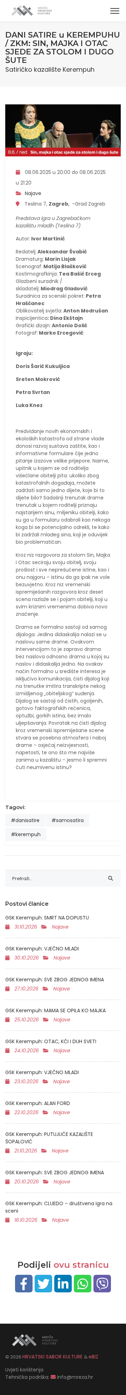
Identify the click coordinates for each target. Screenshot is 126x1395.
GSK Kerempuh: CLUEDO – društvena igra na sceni (58, 1207)
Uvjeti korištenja (24, 1369)
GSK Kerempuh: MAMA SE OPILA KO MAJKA (55, 1010)
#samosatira (67, 820)
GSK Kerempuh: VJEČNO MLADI (42, 948)
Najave (33, 193)
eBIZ (93, 1356)
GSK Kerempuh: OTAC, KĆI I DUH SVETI (50, 1041)
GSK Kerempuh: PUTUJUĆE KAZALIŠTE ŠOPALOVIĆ (49, 1138)
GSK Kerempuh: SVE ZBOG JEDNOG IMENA (54, 979)
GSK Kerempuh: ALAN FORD (37, 1103)
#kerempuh (26, 834)
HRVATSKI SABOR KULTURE (53, 1356)
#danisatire (25, 820)
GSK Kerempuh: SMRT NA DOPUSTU (47, 917)
